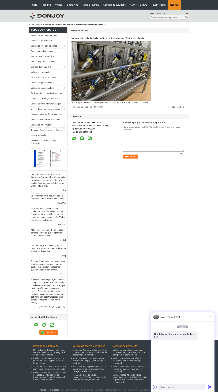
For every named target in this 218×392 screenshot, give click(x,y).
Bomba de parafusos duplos (43, 62)
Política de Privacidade (49, 390)
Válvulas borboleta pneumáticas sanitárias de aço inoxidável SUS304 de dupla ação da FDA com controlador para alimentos (130, 378)
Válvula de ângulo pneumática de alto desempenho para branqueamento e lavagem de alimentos (89, 369)
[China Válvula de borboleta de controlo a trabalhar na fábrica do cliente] (111, 71)
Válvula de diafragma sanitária (44, 35)
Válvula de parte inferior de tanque (46, 104)
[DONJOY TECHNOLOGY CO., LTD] (46, 16)
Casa (31, 25)
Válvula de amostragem (41, 125)
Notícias (174, 4)
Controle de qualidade (114, 4)
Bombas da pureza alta (41, 67)
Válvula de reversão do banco (44, 46)
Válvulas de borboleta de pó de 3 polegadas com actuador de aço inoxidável (127, 360)
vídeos (58, 4)
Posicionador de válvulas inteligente (46, 93)
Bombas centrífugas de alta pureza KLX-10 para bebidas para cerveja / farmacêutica (48, 360)
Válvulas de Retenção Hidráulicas (45, 98)
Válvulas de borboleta (40, 72)
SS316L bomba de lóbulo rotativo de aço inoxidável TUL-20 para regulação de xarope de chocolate (49, 352)
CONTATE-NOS (138, 4)
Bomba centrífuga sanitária (42, 56)
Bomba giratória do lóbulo (42, 51)
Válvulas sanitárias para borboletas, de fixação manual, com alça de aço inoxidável (130, 369)
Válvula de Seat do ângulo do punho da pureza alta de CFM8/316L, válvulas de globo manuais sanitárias (90, 352)
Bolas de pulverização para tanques (46, 114)
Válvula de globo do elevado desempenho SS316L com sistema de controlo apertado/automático (89, 377)
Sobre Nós (72, 4)
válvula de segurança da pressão (45, 109)
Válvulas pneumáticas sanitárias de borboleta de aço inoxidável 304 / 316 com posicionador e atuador (129, 352)
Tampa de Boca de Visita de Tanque (46, 130)
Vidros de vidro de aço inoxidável (45, 119)
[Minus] (210, 317)
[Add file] (155, 386)
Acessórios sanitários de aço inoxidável (43, 142)
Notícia (39, 25)
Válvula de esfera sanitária (42, 88)
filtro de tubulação (38, 135)
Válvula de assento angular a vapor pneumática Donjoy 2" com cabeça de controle (89, 360)
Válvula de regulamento (41, 41)
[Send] (210, 386)
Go (186, 17)
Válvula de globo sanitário (42, 83)
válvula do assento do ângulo (43, 77)
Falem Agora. (159, 5)
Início (34, 4)
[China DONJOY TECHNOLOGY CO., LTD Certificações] (39, 158)
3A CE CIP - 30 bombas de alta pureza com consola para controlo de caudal (49, 368)
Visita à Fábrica (91, 4)
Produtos (46, 4)
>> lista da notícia (176, 107)
